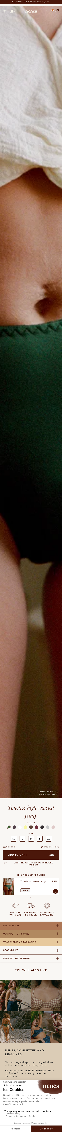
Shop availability (51, 847)
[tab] (54, 11)
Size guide (11, 847)
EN (11, 11)
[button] (47, 11)
